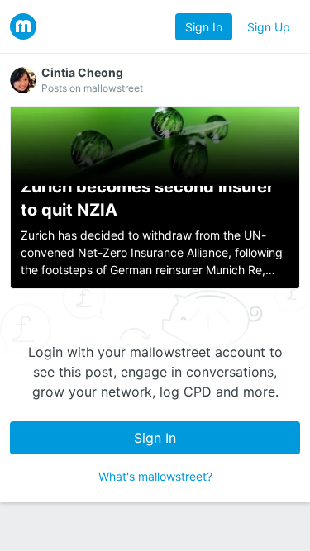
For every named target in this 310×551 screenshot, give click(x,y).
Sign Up (268, 27)
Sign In (203, 27)
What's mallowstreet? (155, 476)
